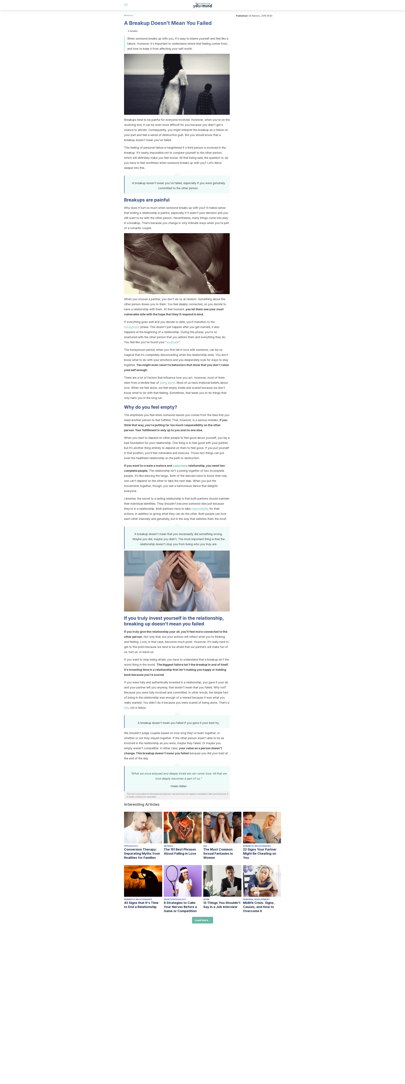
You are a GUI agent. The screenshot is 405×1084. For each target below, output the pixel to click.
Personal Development (256, 899)
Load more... (202, 920)
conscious (180, 465)
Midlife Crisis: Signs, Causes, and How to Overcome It (258, 907)
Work (206, 899)
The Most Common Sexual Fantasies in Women (218, 854)
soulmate (172, 342)
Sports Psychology (175, 899)
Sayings (168, 846)
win (126, 707)
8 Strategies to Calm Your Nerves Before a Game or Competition (180, 907)
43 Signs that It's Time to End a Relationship (141, 905)
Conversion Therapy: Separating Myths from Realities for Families (142, 854)
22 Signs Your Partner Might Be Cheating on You (260, 854)
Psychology (131, 846)
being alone (167, 382)
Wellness (128, 15)
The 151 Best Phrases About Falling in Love (180, 851)
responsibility (200, 508)
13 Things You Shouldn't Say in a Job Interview (221, 905)
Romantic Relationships (257, 846)
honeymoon (132, 327)
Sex (205, 846)
